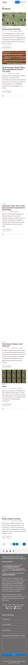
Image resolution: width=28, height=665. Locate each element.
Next (24, 544)
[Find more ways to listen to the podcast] (13, 551)
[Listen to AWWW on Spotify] (7, 551)
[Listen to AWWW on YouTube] (10, 551)
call (10, 570)
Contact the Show (8, 615)
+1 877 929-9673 (16, 570)
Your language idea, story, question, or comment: (13, 636)
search (17, 2)
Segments (4, 27)
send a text (5, 570)
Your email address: (7, 624)
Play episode (8, 47)
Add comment (14, 31)
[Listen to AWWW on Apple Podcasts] (3, 551)
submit (14, 654)
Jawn (4, 386)
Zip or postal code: (6, 630)
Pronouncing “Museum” (11, 29)
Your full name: (6, 619)
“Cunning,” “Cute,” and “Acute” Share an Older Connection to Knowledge (13, 208)
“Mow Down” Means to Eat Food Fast (12, 345)
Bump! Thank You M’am (11, 519)
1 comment (11, 211)
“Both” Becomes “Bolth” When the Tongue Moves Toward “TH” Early (13, 69)
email (10, 566)
